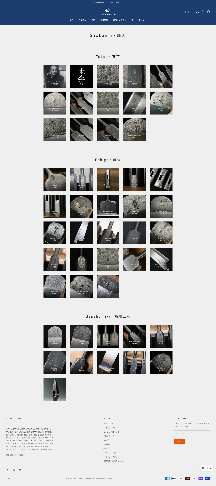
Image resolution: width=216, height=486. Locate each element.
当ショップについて (111, 432)
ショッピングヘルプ (111, 427)
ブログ (106, 440)
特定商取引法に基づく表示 (114, 461)
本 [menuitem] (132, 19)
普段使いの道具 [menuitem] (119, 19)
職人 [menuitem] (71, 19)
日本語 (187, 12)
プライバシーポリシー (112, 452)
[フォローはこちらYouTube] (20, 469)
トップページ (109, 423)
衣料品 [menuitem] (141, 19)
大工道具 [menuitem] (82, 19)
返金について (109, 448)
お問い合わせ (109, 436)
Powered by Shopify (104, 478)
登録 (180, 441)
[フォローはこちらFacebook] (7, 469)
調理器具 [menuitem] (104, 19)
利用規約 (107, 444)
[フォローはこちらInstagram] (13, 469)
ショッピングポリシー (112, 457)
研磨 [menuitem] (93, 19)
